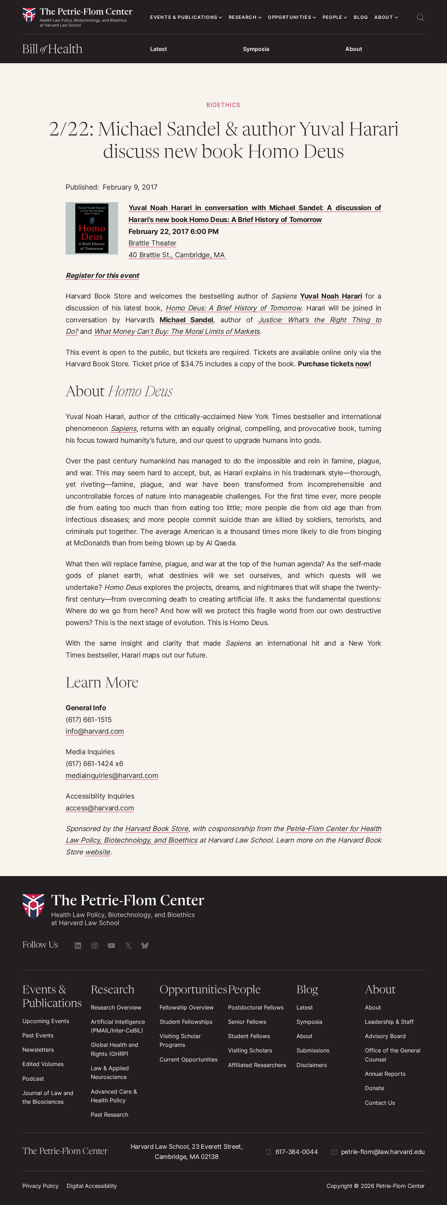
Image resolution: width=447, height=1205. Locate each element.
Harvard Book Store (156, 828)
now (362, 364)
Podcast (33, 1078)
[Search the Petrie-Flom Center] (420, 17)
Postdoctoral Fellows (256, 1007)
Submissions (312, 1050)
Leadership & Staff (389, 1022)
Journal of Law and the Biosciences (47, 1097)
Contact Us (380, 1103)
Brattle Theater (152, 243)
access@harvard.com (100, 808)
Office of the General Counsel (392, 1055)
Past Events (37, 1035)
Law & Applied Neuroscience (110, 1072)
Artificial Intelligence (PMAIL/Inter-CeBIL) (118, 1026)
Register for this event (102, 275)
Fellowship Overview (187, 1007)
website (97, 852)
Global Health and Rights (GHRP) (114, 1049)
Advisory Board (385, 1036)
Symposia (256, 49)
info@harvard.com (95, 731)
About (353, 49)
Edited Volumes (43, 1064)
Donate (374, 1088)
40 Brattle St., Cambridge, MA (178, 255)
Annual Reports (385, 1074)
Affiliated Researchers (257, 1065)
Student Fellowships (186, 1022)
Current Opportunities (189, 1059)
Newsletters (38, 1049)
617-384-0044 (297, 1151)
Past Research (109, 1114)
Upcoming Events (45, 1021)
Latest (158, 49)
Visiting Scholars (250, 1050)
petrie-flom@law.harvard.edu (383, 1151)
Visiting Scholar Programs (180, 1040)
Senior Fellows (247, 1022)
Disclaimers (311, 1065)
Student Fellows (249, 1036)
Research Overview (116, 1007)
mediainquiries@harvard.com (112, 775)
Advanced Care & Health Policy (114, 1096)
